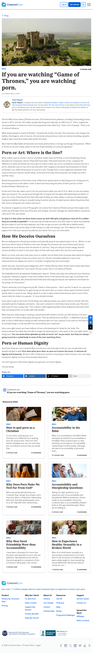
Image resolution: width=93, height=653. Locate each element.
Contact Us (81, 603)
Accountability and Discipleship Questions (67, 486)
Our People (48, 603)
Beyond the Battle (79, 107)
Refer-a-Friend (83, 620)
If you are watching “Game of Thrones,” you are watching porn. (38, 391)
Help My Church (32, 618)
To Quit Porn (30, 598)
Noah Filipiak (17, 100)
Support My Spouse (30, 608)
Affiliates (80, 616)
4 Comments (82, 512)
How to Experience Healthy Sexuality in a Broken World (67, 544)
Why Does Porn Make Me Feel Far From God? (23, 486)
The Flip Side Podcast (56, 105)
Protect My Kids (32, 614)
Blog (6, 15)
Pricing (5, 605)
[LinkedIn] (90, 322)
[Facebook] (90, 317)
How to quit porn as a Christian (20, 429)
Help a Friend (30, 603)
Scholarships (49, 611)
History (47, 598)
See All (59, 598)
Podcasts (60, 603)
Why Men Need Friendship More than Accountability (21, 544)
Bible (4, 69)
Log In (64, 4)
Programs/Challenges (65, 615)
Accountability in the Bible (66, 429)
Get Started (74, 4)
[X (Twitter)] (90, 327)
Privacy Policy (28, 645)
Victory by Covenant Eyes (10, 600)
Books (59, 611)
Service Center (83, 598)
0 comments (36, 453)
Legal (38, 645)
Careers (47, 607)
